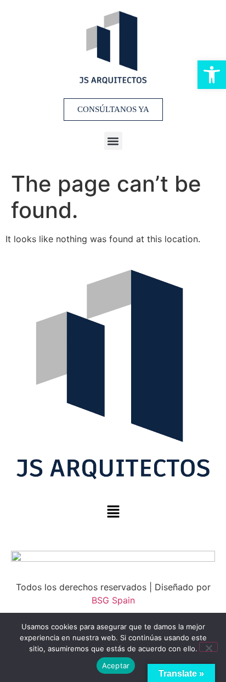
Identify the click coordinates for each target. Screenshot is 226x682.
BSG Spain (113, 600)
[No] (208, 647)
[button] (113, 141)
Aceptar (116, 665)
